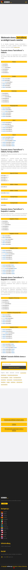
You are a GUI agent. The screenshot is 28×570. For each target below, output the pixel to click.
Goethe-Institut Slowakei (6, 546)
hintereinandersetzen (12, 375)
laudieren (3, 382)
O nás (4, 503)
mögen (8, 382)
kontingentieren (17, 377)
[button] (25, 2)
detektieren (4, 375)
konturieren (9, 379)
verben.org (9, 566)
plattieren (13, 382)
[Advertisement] (14, 19)
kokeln (11, 377)
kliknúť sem (17, 47)
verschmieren (4, 384)
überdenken (19, 382)
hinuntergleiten (4, 377)
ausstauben (23, 372)
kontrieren (3, 379)
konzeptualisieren (17, 379)
